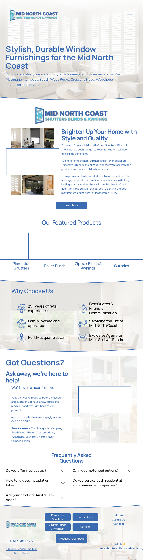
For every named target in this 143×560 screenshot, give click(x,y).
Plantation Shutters (57, 517)
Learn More (71, 205)
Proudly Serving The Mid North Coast (21, 551)
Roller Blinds (85, 517)
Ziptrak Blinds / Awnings (57, 527)
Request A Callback (71, 539)
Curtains (85, 527)
